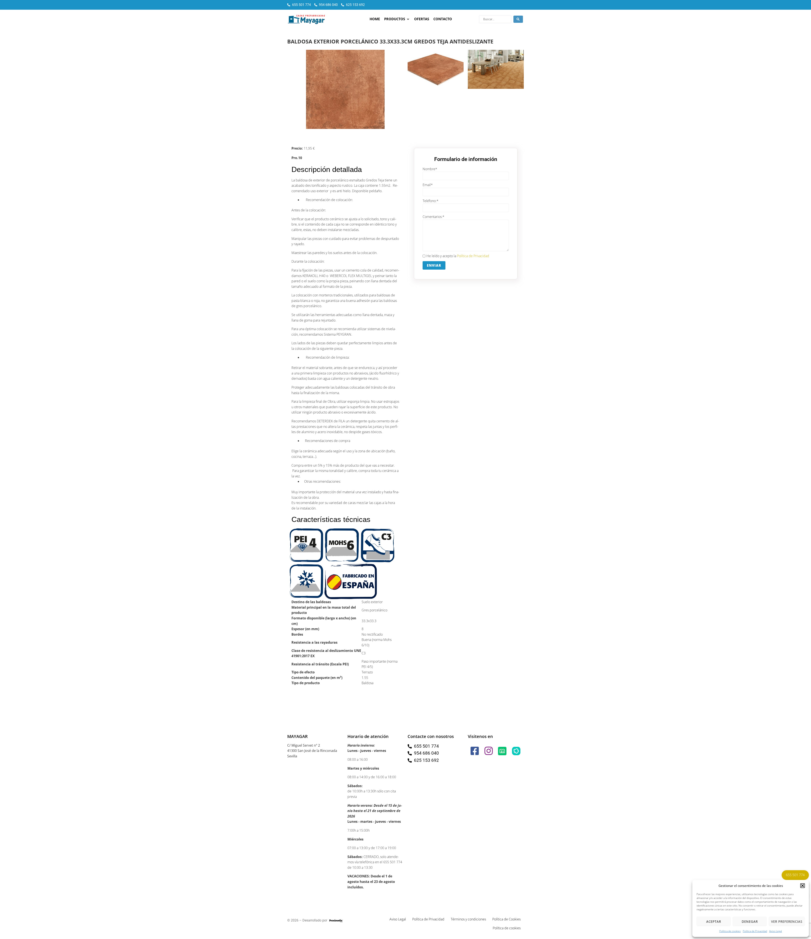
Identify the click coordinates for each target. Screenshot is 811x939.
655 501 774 (795, 875)
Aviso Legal (775, 931)
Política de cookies (730, 931)
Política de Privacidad (755, 931)
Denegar (750, 921)
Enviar (434, 265)
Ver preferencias (786, 921)
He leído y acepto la (457, 256)
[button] (802, 886)
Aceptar (713, 921)
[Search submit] (518, 19)
